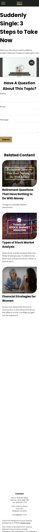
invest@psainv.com (19, 515)
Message (4, 120)
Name (3, 93)
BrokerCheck (25, 523)
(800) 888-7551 (23, 500)
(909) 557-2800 (22, 498)
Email (2, 107)
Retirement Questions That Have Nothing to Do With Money (17, 194)
